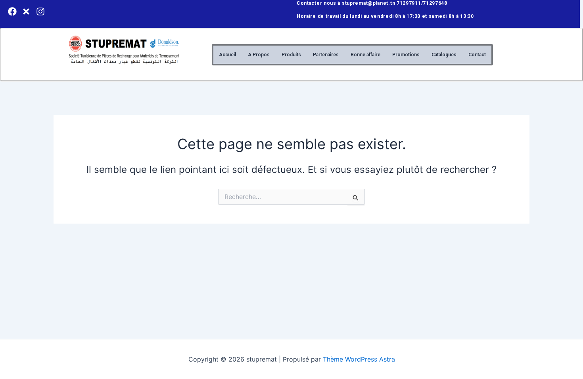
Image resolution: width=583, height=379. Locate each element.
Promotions (406, 54)
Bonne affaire (365, 54)
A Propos (259, 54)
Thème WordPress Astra (359, 359)
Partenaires (326, 54)
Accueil (227, 54)
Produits (291, 54)
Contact (477, 54)
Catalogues (443, 54)
